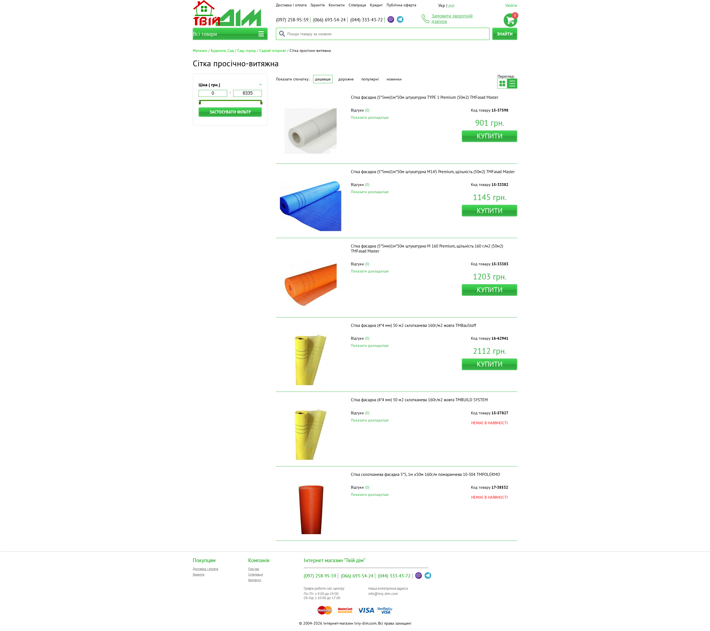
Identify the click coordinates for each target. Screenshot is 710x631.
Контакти (337, 4)
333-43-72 (366, 20)
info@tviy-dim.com (383, 593)
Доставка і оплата (291, 4)
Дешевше (323, 79)
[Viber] (390, 19)
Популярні (370, 79)
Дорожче (346, 79)
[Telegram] (400, 19)
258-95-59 (292, 20)
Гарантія (318, 4)
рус (451, 5)
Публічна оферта (401, 4)
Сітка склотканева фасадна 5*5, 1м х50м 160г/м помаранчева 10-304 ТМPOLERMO (425, 474)
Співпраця (357, 4)
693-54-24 (329, 20)
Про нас (253, 569)
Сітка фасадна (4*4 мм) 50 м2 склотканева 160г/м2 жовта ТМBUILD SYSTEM (419, 399)
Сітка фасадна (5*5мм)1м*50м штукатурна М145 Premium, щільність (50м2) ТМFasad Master (433, 171)
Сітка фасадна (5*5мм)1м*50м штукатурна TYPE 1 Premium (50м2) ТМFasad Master (424, 97)
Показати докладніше (370, 117)
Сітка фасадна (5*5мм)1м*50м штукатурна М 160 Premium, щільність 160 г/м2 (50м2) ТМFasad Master (427, 248)
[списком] (512, 84)
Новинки (394, 79)
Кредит (376, 4)
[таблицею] (502, 84)
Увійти (511, 5)
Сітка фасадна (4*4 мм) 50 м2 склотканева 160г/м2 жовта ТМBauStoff (413, 325)
